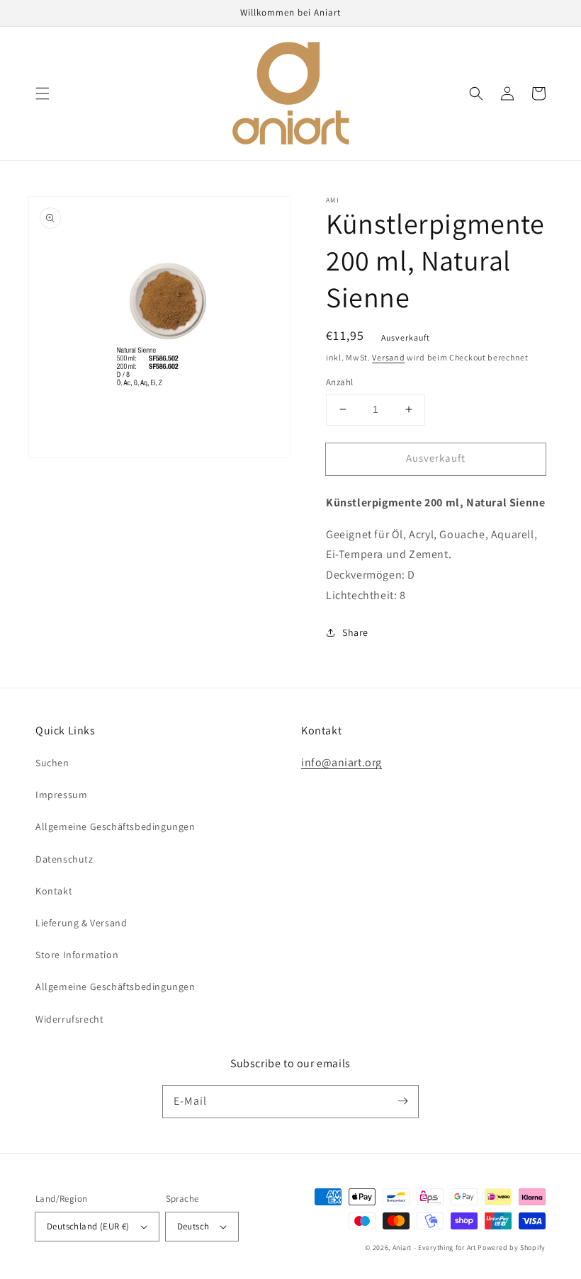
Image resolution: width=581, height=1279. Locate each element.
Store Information (76, 954)
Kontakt (53, 891)
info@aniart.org (341, 762)
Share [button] (355, 632)
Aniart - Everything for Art (434, 1247)
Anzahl (339, 382)
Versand (388, 357)
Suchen (52, 762)
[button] (42, 93)
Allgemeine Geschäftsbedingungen (115, 826)
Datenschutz (64, 859)
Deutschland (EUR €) (88, 1226)
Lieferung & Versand (81, 922)
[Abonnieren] (402, 1101)
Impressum (61, 794)
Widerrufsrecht (69, 1019)
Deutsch (193, 1226)
